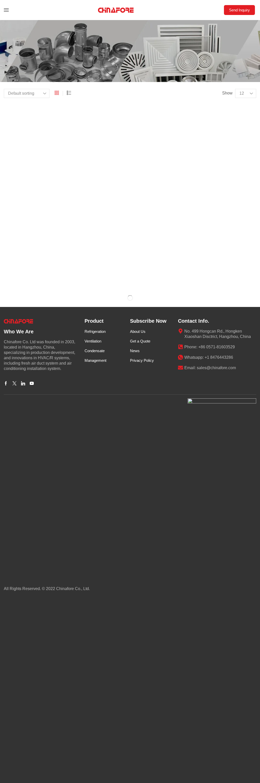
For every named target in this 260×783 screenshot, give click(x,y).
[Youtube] (32, 383)
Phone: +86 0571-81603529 (209, 347)
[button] (6, 10)
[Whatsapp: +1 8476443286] (180, 357)
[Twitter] (14, 383)
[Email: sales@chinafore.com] (180, 367)
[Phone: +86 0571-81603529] (180, 346)
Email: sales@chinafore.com (210, 368)
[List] (69, 93)
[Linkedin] (23, 383)
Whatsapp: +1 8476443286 (208, 357)
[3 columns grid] (56, 93)
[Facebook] (6, 383)
